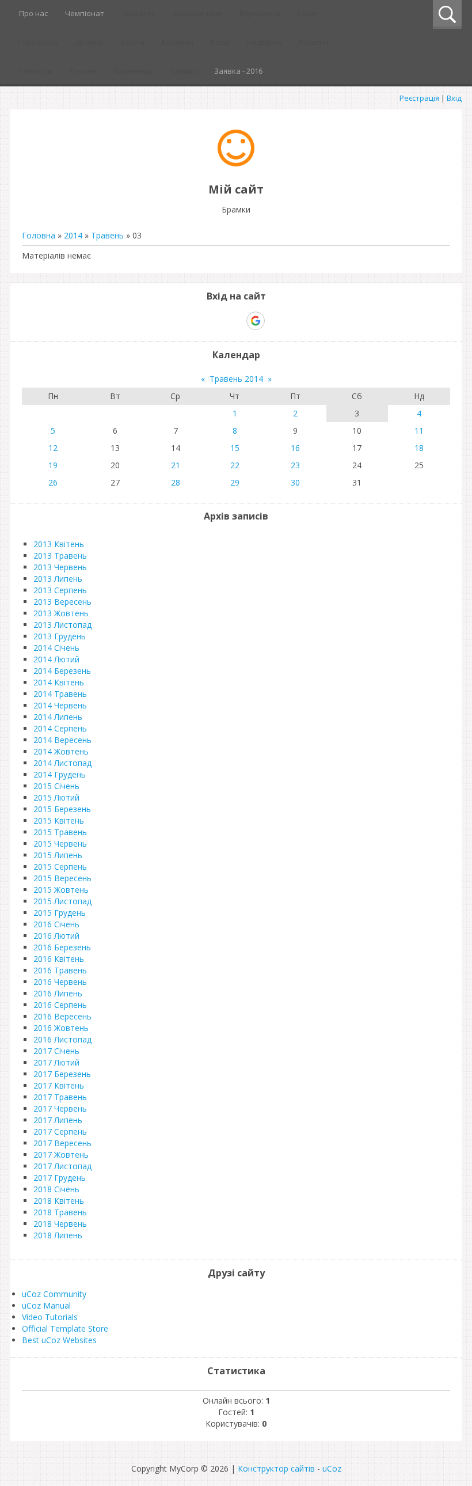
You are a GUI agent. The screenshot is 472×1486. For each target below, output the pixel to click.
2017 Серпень (60, 1131)
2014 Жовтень (61, 751)
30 (295, 482)
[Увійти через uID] (215, 320)
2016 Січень (56, 924)
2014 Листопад (62, 762)
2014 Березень (62, 670)
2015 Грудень (59, 912)
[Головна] (236, 163)
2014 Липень (57, 716)
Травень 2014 (236, 378)
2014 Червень (60, 705)
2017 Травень (60, 1096)
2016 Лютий (56, 935)
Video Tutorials (50, 1316)
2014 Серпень (60, 728)
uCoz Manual (46, 1305)
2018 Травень (60, 1212)
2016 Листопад (62, 1039)
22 (234, 465)
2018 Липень (57, 1235)
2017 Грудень (59, 1177)
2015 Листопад (62, 901)
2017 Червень (60, 1108)
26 (53, 482)
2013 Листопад (62, 624)
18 (419, 447)
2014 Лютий (56, 659)
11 (419, 430)
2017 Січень (56, 1050)
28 (175, 482)
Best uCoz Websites (59, 1340)
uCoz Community (54, 1293)
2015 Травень (60, 832)
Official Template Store (65, 1328)
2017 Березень (62, 1073)
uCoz (331, 1468)
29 (234, 482)
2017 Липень (57, 1119)
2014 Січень (56, 647)
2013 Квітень (58, 544)
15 (234, 447)
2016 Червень (60, 981)
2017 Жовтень (61, 1154)
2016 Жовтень (61, 1027)
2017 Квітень (58, 1085)
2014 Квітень (58, 682)
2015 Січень (56, 785)
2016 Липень (57, 993)
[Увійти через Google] (255, 321)
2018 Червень (60, 1223)
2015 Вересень (62, 878)
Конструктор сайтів (276, 1468)
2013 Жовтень (61, 613)
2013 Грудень (59, 636)
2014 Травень (60, 693)
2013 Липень (57, 578)
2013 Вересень (62, 601)
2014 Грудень (59, 774)
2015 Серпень (60, 866)
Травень (107, 235)
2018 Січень (56, 1189)
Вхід (454, 98)
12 (53, 447)
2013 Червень (60, 567)
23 (295, 465)
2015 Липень (57, 855)
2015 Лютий (56, 797)
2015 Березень (62, 808)
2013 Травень (60, 555)
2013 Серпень (60, 590)
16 (295, 447)
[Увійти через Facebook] (235, 320)
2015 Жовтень (61, 889)
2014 (73, 235)
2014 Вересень (62, 739)
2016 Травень (60, 970)
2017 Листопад (62, 1166)
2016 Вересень (62, 1016)
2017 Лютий (56, 1062)
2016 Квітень (58, 958)
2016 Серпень (60, 1004)
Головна (38, 235)
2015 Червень (60, 843)
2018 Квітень (58, 1200)
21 (175, 465)
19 (53, 465)
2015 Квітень (58, 820)
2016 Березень (62, 947)
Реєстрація (419, 98)
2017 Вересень (62, 1143)
